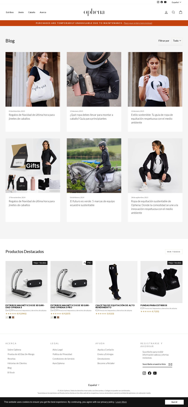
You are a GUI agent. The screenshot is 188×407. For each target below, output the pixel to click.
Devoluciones (104, 358)
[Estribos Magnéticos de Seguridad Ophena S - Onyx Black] (10, 317)
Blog (9, 368)
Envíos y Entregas (106, 354)
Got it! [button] (174, 402)
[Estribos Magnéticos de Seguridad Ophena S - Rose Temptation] (13, 317)
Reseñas (12, 358)
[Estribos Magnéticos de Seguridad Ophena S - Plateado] (7, 317)
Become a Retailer (106, 363)
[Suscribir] (170, 364)
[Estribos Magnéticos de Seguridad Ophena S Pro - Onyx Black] (55, 317)
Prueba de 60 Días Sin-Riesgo (21, 354)
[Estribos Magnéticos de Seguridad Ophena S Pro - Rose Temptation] (58, 317)
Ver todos (173, 252)
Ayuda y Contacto (106, 349)
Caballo (31, 12)
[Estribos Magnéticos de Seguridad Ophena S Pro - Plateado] (52, 317)
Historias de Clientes (17, 363)
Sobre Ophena (14, 349)
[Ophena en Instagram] (144, 373)
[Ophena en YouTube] (155, 373)
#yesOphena (58, 363)
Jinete (21, 12)
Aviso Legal (57, 349)
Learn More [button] (121, 402)
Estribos (10, 12)
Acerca (43, 12)
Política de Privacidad (62, 354)
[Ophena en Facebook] (149, 373)
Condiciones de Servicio (63, 358)
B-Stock (11, 372)
